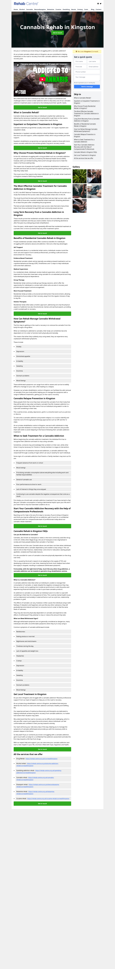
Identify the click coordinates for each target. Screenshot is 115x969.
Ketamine (50, 9)
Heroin (73, 9)
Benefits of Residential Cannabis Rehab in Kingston (85, 125)
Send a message (87, 87)
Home (16, 9)
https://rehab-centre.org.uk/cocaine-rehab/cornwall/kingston (48, 799)
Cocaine (58, 9)
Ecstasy (80, 9)
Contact (98, 9)
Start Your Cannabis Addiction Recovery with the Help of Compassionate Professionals (84, 147)
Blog (92, 9)
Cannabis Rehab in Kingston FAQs (85, 152)
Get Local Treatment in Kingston (85, 155)
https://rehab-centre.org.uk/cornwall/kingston (41, 759)
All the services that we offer (83, 158)
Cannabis (29, 9)
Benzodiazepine (40, 9)
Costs (86, 9)
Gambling (66, 9)
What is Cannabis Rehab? (82, 98)
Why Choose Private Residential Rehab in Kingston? (84, 107)
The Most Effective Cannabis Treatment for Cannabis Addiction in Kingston (86, 113)
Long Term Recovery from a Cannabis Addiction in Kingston (86, 120)
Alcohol (22, 9)
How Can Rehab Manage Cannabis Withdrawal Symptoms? (85, 130)
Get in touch (57, 33)
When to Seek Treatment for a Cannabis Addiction (84, 141)
